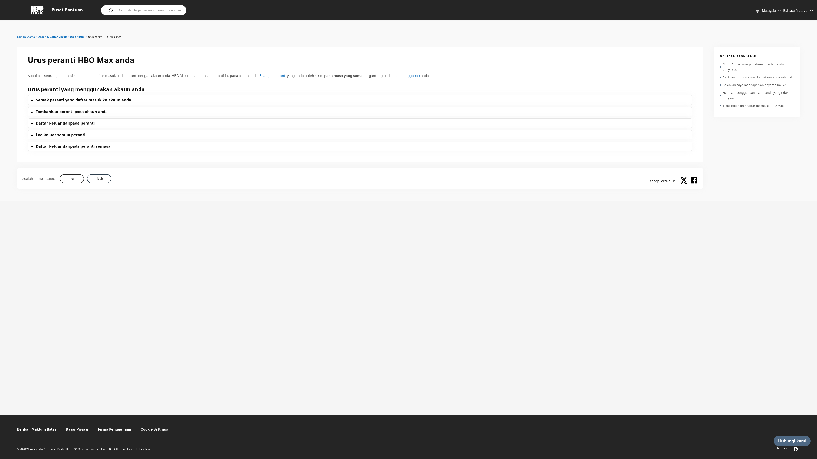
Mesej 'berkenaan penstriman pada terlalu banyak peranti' (753, 67)
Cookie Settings (154, 429)
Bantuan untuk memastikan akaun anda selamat (757, 77)
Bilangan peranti (272, 75)
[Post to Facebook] (694, 181)
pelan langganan (406, 75)
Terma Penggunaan (114, 429)
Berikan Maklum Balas (36, 429)
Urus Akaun (77, 37)
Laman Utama (26, 37)
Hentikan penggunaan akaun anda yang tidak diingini (755, 95)
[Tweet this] (685, 181)
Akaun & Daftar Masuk (52, 37)
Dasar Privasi (77, 429)
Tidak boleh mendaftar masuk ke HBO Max (753, 106)
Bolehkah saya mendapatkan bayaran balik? (754, 85)
